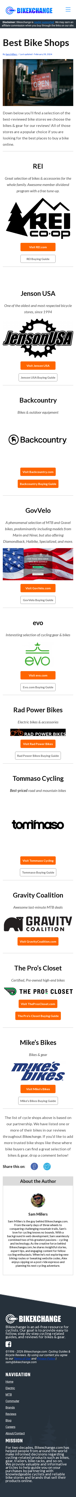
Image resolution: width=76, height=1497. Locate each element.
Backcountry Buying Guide (38, 484)
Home (9, 1381)
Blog (8, 1420)
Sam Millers (11, 54)
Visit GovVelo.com (38, 588)
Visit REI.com (38, 247)
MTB (9, 1394)
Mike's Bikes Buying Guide (38, 1101)
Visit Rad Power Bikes (38, 744)
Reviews (11, 1414)
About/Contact (15, 1433)
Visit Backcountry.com (38, 472)
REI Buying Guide (38, 259)
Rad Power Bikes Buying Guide (38, 755)
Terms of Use (22, 1358)
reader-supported (44, 22)
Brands (10, 1407)
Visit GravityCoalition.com (38, 941)
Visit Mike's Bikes (38, 1089)
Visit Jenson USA (38, 365)
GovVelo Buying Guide (38, 600)
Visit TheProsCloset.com (38, 1004)
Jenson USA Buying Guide (38, 377)
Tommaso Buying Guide (38, 872)
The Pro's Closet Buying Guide (38, 1016)
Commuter (12, 1401)
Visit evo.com (38, 675)
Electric (10, 1388)
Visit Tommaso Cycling (38, 860)
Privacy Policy (46, 1358)
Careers (10, 1427)
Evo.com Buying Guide (38, 687)
